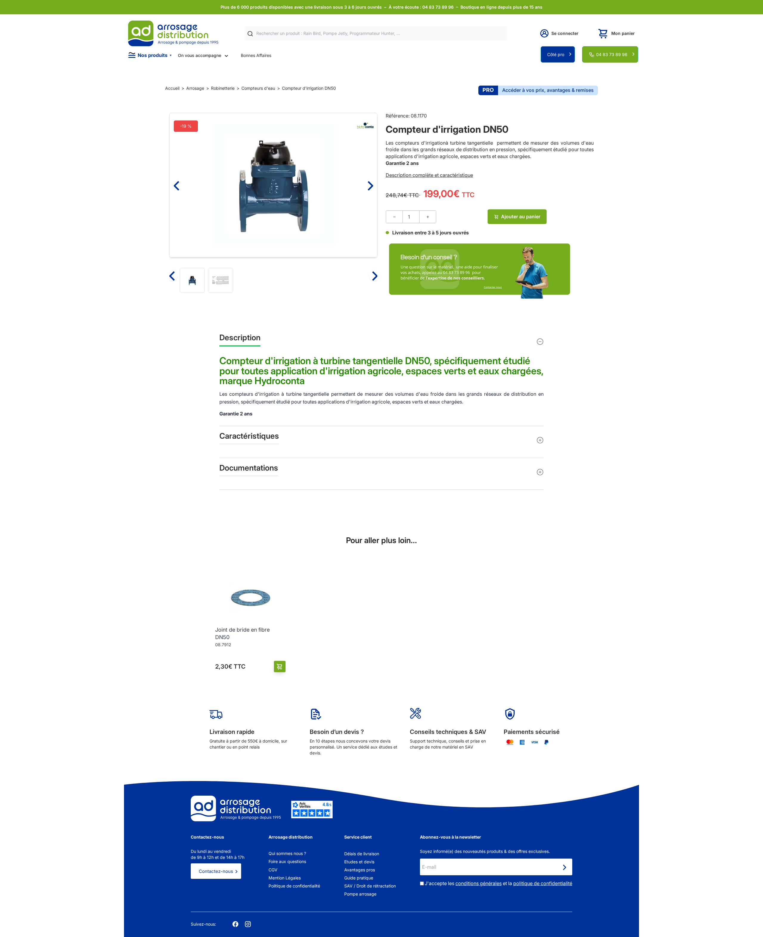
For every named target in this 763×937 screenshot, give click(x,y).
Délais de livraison (361, 853)
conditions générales (478, 883)
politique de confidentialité (542, 883)
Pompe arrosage (360, 893)
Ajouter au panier (520, 216)
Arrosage (195, 88)
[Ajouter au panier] (279, 666)
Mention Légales (285, 877)
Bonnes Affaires (256, 55)
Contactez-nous (216, 871)
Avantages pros (359, 869)
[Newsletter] (564, 867)
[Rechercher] (250, 33)
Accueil (172, 88)
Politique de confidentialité (294, 885)
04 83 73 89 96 (611, 54)
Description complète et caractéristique (429, 175)
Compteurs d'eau (258, 88)
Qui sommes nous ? (287, 853)
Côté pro (555, 54)
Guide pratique (358, 877)
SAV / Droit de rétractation (370, 885)
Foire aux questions (287, 861)
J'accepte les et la (498, 883)
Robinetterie (223, 88)
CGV (273, 869)
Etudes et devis (359, 861)
